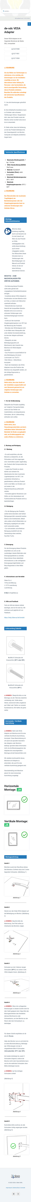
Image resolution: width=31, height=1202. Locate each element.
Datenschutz (16, 1187)
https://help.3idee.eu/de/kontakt (14, 617)
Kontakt (23, 1187)
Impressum (9, 1187)
